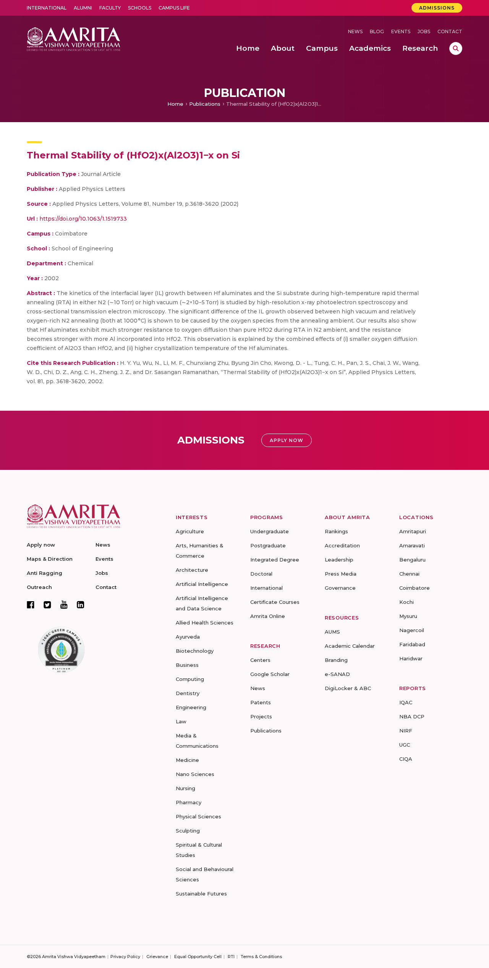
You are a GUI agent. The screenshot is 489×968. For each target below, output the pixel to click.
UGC (404, 745)
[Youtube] (64, 604)
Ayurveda (188, 637)
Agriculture (190, 531)
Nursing (185, 788)
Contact (449, 31)
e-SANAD (337, 674)
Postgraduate (268, 545)
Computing (190, 679)
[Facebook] (30, 604)
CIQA (405, 759)
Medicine (187, 760)
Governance (340, 588)
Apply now (41, 545)
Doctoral (261, 574)
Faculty (110, 8)
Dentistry (187, 693)
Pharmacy (188, 802)
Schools (139, 8)
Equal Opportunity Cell (198, 956)
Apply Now (286, 440)
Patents (260, 702)
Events (400, 31)
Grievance (157, 956)
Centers (260, 660)
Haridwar (411, 658)
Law (181, 721)
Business (187, 665)
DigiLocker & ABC (348, 688)
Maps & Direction (50, 559)
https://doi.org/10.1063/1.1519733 (83, 218)
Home (175, 104)
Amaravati (412, 545)
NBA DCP (411, 716)
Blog (377, 31)
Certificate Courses (275, 602)
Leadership (339, 560)
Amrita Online (267, 616)
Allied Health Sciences (204, 623)
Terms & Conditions (261, 956)
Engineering (191, 707)
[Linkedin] (80, 604)
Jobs (424, 31)
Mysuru (408, 616)
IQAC (405, 702)
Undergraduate (269, 531)
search (455, 48)
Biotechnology (195, 651)
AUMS (332, 632)
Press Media (340, 574)
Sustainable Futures (201, 894)
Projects (261, 716)
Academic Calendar (350, 646)
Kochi (406, 602)
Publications (204, 104)
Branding (336, 660)
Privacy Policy (125, 956)
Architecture (192, 570)
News (355, 31)
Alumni (83, 8)
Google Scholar (270, 674)
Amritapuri (412, 531)
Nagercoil (411, 630)
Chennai (409, 574)
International (46, 8)
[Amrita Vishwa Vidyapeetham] (73, 38)
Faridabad (412, 644)
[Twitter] (47, 604)
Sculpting (188, 831)
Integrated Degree (274, 560)
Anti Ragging (44, 573)
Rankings (336, 531)
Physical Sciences (198, 816)
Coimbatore (414, 588)
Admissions (437, 8)
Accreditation (342, 545)
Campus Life (174, 8)
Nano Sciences (195, 774)
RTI (231, 956)
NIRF (405, 731)
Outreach (39, 587)
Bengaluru (412, 560)
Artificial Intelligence (202, 584)
